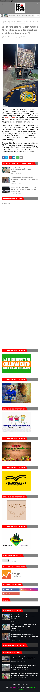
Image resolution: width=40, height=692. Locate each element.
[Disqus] (20, 273)
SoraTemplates (15, 687)
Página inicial (5, 21)
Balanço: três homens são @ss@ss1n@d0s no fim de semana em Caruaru (23, 617)
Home (14, 684)
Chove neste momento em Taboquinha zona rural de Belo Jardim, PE (23, 666)
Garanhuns (10, 118)
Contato (25, 684)
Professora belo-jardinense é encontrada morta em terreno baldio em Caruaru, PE (24, 674)
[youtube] (11, 593)
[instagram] (29, 589)
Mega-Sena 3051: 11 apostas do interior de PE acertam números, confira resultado (23, 169)
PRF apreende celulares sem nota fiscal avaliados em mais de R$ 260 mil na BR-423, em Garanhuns (24, 189)
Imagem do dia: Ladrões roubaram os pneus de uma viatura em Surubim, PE (23, 658)
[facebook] (11, 589)
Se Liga (5, 37)
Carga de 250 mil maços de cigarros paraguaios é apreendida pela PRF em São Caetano (24, 179)
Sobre (19, 684)
